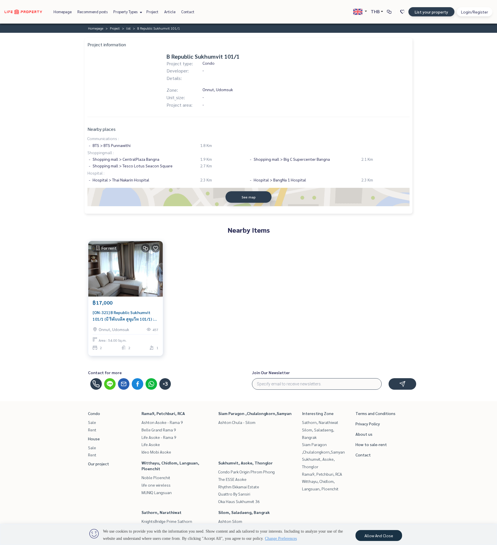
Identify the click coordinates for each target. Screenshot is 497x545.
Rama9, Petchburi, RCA (163, 413)
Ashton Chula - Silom (236, 422)
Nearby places (101, 129)
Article (169, 11)
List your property (431, 11)
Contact (187, 11)
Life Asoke (151, 444)
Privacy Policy (367, 423)
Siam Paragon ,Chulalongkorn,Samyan (255, 413)
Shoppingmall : (100, 152)
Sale (92, 422)
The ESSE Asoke (232, 479)
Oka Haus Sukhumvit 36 (239, 501)
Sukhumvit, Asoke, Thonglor (245, 462)
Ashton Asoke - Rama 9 (162, 422)
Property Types (125, 11)
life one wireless (156, 484)
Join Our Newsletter (271, 372)
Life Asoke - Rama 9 (159, 437)
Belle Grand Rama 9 (159, 429)
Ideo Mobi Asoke (156, 451)
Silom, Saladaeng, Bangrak (244, 512)
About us (363, 434)
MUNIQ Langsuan (157, 492)
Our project (98, 463)
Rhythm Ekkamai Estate (238, 486)
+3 (165, 384)
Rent (92, 429)
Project (152, 11)
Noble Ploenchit (156, 477)
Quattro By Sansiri (234, 493)
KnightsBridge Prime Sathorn (167, 521)
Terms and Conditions (375, 413)
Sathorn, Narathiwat (161, 512)
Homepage (62, 11)
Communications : (103, 138)
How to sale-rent (371, 444)
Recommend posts (92, 11)
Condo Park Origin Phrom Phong (246, 471)
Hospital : (95, 172)
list (128, 28)
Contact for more (105, 372)
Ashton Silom (230, 521)
